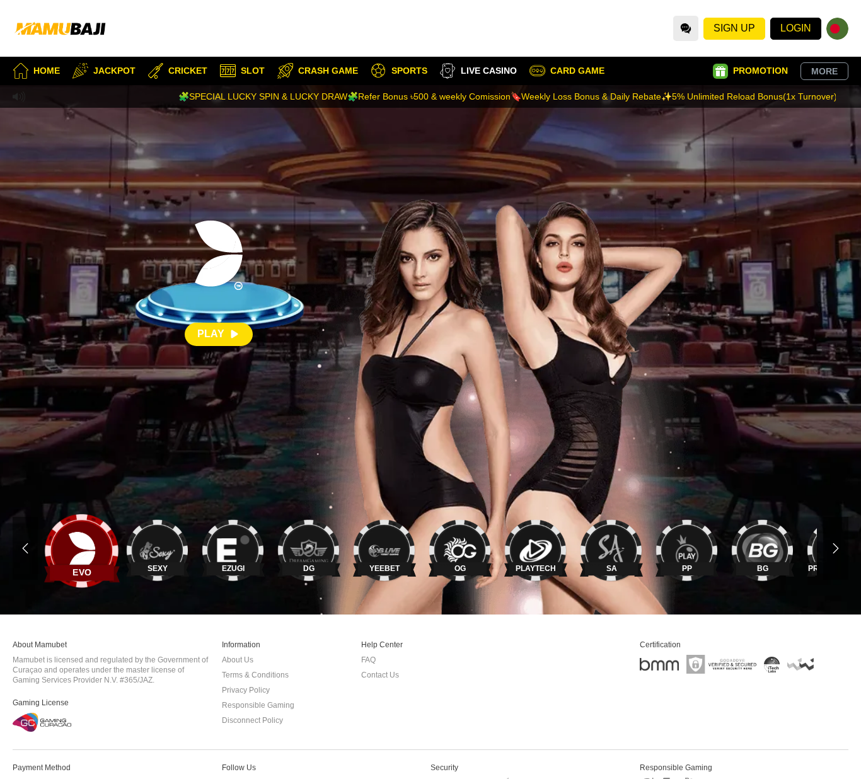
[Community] (685, 28)
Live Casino (489, 71)
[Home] (60, 28)
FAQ (368, 659)
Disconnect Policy (252, 720)
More (824, 71)
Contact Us (380, 675)
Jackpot (114, 71)
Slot (253, 71)
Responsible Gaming (258, 705)
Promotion (760, 71)
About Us (237, 659)
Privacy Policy (246, 690)
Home (46, 71)
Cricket (187, 71)
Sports (409, 71)
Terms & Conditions (255, 675)
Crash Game (328, 71)
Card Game (577, 71)
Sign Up (734, 28)
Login (795, 28)
